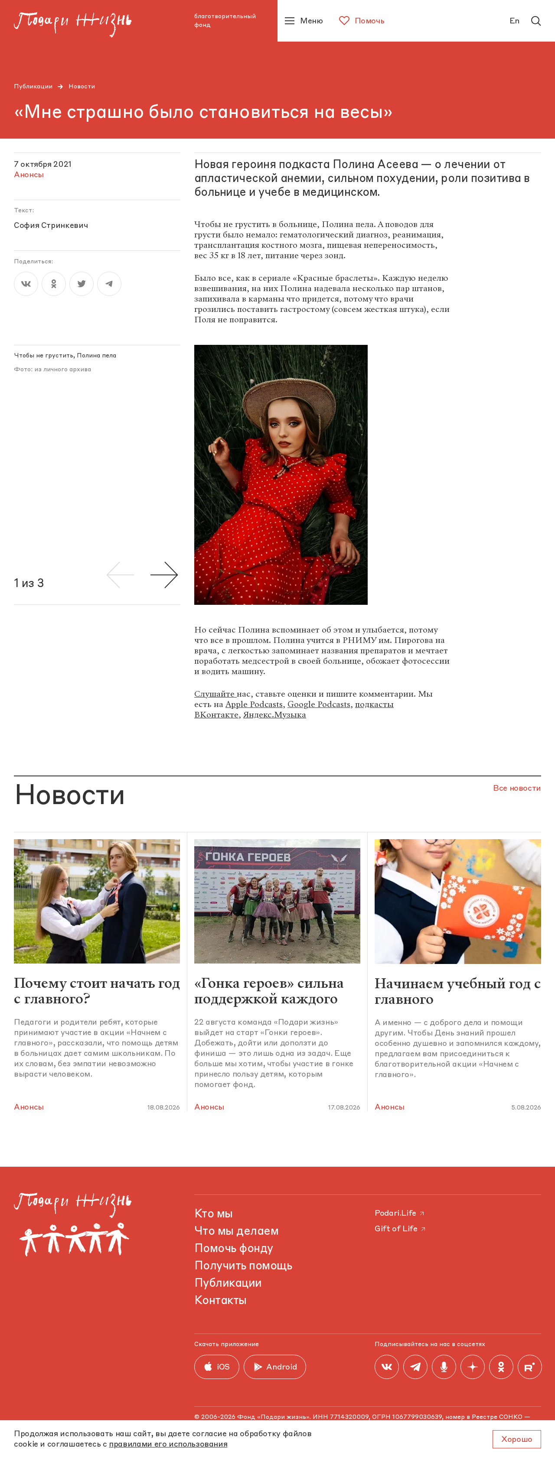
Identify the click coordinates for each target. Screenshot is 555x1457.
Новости (82, 87)
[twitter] (81, 284)
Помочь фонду (233, 1249)
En (514, 21)
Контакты (220, 1301)
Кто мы (213, 1214)
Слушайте (215, 694)
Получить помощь (243, 1266)
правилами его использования (168, 1444)
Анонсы (29, 1107)
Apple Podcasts (254, 704)
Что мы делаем (236, 1231)
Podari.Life (395, 1213)
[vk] (26, 284)
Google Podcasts (318, 704)
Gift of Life (396, 1229)
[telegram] (109, 284)
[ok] (54, 284)
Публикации (33, 87)
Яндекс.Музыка (274, 714)
